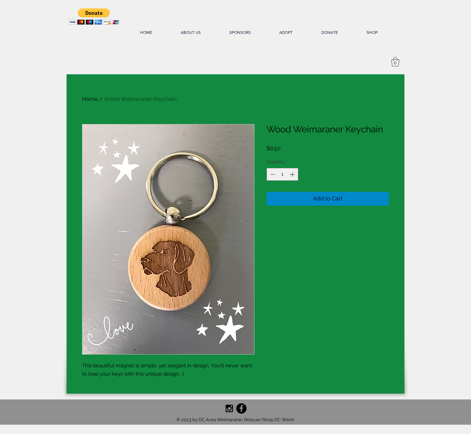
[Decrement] (272, 174)
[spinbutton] (282, 174)
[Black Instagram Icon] (229, 408)
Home (90, 99)
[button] (94, 16)
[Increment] (293, 174)
